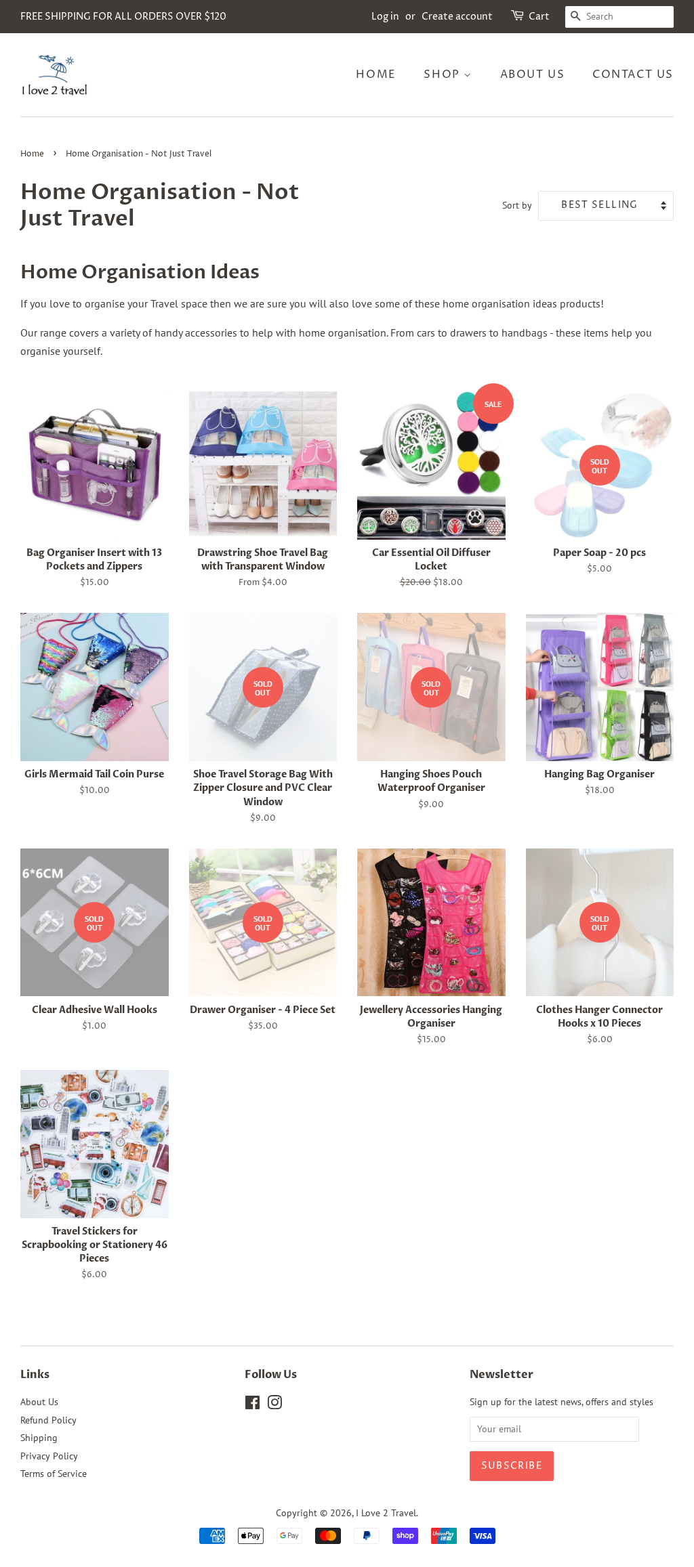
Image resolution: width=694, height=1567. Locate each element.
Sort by (517, 204)
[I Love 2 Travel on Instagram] (274, 1405)
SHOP (444, 74)
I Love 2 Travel (386, 1513)
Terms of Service (53, 1473)
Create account (457, 16)
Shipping (39, 1438)
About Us (532, 74)
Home (376, 74)
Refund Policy (48, 1420)
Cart (539, 16)
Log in (385, 16)
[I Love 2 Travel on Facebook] (252, 1405)
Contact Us (633, 74)
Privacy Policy (49, 1456)
